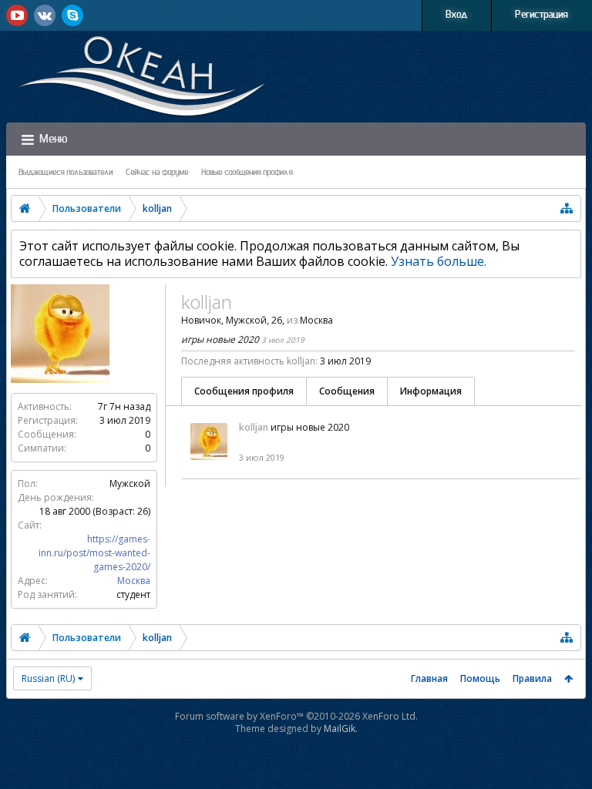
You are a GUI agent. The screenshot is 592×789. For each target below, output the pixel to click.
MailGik (339, 728)
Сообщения (347, 391)
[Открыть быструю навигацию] (566, 208)
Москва (133, 580)
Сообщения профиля (244, 391)
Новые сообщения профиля (247, 172)
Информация (431, 391)
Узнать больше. (438, 261)
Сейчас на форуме (157, 172)
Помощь (480, 678)
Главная (429, 678)
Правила (532, 678)
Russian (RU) (48, 678)
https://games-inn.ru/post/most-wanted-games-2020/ (94, 552)
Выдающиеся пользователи (65, 172)
